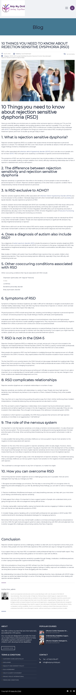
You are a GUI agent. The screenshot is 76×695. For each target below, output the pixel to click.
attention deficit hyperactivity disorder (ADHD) (35, 151)
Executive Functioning (66, 211)
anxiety (68, 198)
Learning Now (8, 648)
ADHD (7, 129)
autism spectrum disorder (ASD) (23, 243)
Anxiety (5, 280)
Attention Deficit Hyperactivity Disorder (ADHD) (55, 196)
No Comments (70, 54)
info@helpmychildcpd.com (53, 662)
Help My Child (16, 691)
